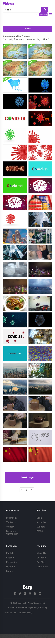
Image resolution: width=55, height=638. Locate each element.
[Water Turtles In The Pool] (40, 336)
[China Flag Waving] (40, 454)
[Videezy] (8, 3)
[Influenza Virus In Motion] (40, 320)
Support (41, 526)
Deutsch (10, 566)
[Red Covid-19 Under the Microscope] (15, 219)
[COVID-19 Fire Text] (15, 169)
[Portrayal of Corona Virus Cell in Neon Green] (15, 135)
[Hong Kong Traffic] (40, 236)
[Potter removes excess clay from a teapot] (15, 420)
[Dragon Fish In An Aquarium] (40, 303)
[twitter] (20, 593)
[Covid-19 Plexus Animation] (15, 101)
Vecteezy (11, 522)
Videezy (10, 526)
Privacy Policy (25, 612)
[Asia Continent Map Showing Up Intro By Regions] (15, 85)
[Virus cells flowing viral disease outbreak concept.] (15, 320)
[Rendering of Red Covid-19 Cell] (15, 152)
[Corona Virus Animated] (40, 85)
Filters (28, 29)
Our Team (41, 557)
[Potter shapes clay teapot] (15, 403)
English (9, 553)
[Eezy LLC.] (27, 587)
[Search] (44, 9)
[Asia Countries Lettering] (40, 437)
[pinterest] (25, 593)
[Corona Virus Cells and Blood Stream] (40, 118)
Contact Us (42, 566)
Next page (27, 477)
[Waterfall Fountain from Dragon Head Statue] (40, 370)
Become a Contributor (12, 532)
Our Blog (41, 562)
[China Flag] (15, 454)
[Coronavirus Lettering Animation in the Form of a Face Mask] (40, 185)
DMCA (40, 531)
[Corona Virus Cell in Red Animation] (40, 101)
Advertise (41, 522)
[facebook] (15, 593)
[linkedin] (40, 593)
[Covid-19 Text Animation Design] (40, 169)
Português (11, 562)
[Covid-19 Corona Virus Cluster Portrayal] (40, 152)
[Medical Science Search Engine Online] (15, 353)
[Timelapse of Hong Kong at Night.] (15, 286)
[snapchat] (35, 593)
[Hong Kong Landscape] (15, 387)
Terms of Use (10, 612)
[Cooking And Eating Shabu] (40, 252)
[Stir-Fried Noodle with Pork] (15, 303)
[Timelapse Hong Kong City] (40, 286)
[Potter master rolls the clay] (15, 437)
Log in (35, 14)
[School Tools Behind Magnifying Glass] (40, 202)
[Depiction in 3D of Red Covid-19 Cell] (40, 135)
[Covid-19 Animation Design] (15, 185)
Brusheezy (11, 517)
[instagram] (30, 593)
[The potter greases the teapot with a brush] (40, 403)
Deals (39, 517)
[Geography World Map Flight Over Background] (15, 51)
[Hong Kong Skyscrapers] (40, 219)
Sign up (43, 14)
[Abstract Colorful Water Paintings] (40, 353)
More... (9, 571)
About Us (41, 553)
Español (10, 557)
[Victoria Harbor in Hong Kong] (40, 387)
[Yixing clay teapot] (40, 420)
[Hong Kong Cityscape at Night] (40, 269)
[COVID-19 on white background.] (15, 336)
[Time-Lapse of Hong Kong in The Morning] (15, 370)
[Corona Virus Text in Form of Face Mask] (15, 202)
